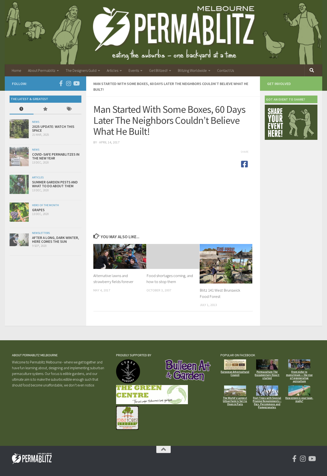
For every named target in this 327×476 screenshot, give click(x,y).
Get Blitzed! (158, 70)
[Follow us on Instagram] (68, 83)
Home (16, 70)
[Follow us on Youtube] (76, 83)
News (35, 122)
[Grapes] (19, 212)
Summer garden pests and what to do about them (55, 184)
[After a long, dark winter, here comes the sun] (19, 239)
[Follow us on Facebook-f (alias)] (61, 83)
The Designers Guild (81, 70)
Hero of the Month (45, 205)
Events (134, 70)
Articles (112, 70)
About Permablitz (41, 70)
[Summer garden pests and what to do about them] (19, 184)
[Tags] (69, 109)
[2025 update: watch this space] (19, 128)
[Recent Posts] (22, 109)
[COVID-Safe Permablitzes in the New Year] (19, 156)
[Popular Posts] (45, 109)
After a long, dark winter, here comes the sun (55, 239)
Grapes (38, 210)
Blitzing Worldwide (192, 70)
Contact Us (225, 70)
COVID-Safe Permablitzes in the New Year (55, 156)
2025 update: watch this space (53, 128)
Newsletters (41, 233)
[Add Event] (291, 138)
